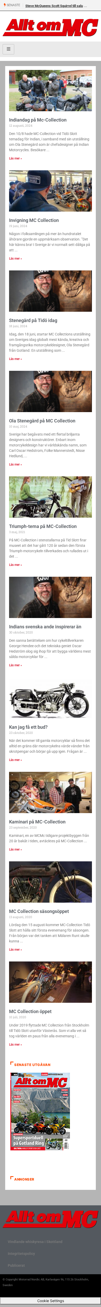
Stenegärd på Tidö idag (33, 320)
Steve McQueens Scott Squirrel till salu (54, 6)
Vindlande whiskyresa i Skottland (35, 1242)
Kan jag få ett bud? (28, 727)
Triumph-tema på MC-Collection (43, 526)
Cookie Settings (50, 1300)
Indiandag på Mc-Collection (38, 120)
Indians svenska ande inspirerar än (45, 626)
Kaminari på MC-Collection (37, 821)
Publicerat (16, 1265)
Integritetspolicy (21, 1254)
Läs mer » (15, 158)
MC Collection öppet (30, 1011)
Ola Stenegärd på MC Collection (42, 420)
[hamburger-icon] (8, 49)
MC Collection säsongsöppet (39, 911)
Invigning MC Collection (34, 220)
